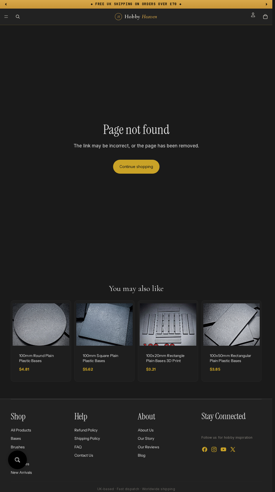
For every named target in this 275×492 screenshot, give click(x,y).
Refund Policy (85, 429)
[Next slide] (63, 324)
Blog (141, 455)
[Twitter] (233, 449)
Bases (16, 438)
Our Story (146, 438)
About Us (146, 429)
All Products (21, 429)
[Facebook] (204, 449)
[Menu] (6, 16)
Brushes (18, 446)
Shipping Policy (87, 438)
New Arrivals (21, 472)
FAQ (78, 446)
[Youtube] (223, 449)
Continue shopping (136, 166)
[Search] (18, 17)
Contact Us (83, 455)
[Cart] (265, 16)
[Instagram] (214, 449)
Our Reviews (148, 446)
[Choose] (61, 337)
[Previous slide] (18, 324)
